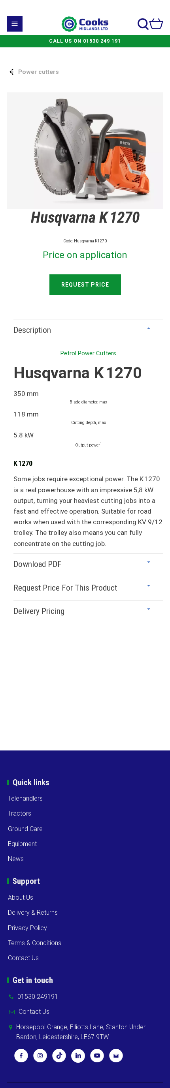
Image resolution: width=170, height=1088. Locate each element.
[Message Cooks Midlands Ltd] (116, 1058)
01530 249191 (37, 996)
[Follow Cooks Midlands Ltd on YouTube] (97, 1058)
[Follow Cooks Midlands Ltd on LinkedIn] (78, 1058)
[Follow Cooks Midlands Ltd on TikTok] (59, 1058)
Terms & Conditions (34, 943)
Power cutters (38, 71)
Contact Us (23, 958)
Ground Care (25, 829)
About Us (20, 897)
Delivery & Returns (33, 912)
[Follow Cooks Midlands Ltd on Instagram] (40, 1058)
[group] (85, 150)
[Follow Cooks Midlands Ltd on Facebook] (21, 1058)
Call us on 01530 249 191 (85, 41)
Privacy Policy (27, 928)
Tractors (19, 813)
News (16, 859)
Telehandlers (25, 798)
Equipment (22, 844)
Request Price (85, 284)
